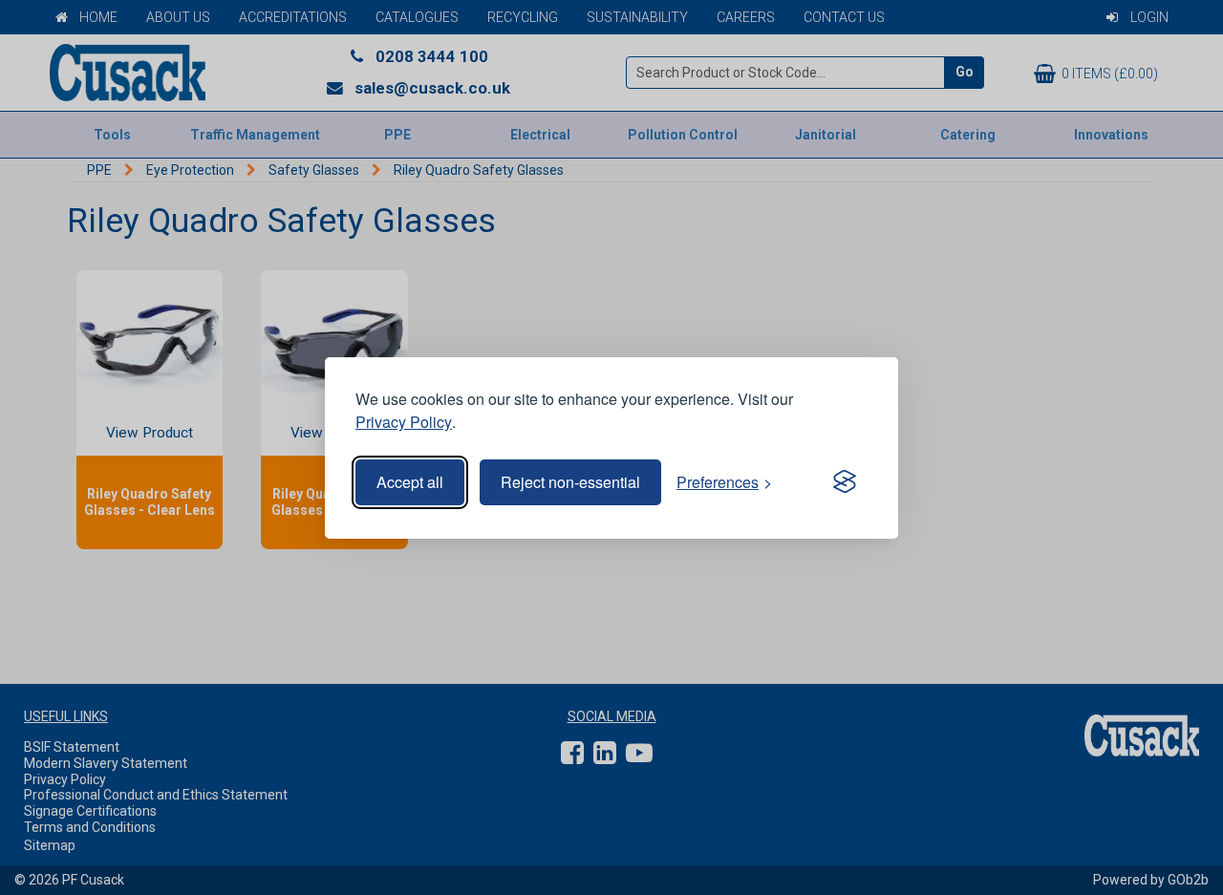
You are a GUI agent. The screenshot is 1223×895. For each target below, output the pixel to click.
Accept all (409, 482)
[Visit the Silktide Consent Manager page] (845, 482)
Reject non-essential (570, 482)
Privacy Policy (403, 422)
